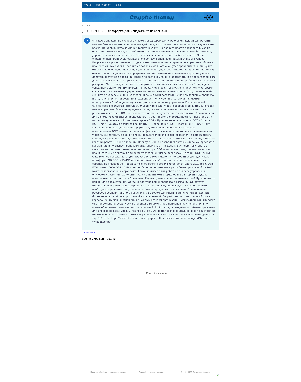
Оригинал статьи (88, 232)
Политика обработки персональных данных (108, 372)
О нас (118, 5)
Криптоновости (103, 5)
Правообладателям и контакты (151, 372)
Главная (87, 5)
